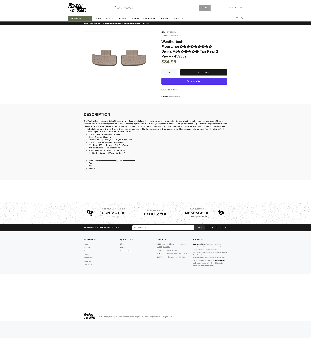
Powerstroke (89, 257)
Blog (122, 244)
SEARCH (205, 8)
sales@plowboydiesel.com (197, 216)
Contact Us (88, 264)
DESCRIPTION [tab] (97, 114)
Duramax (87, 254)
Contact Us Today (113, 216)
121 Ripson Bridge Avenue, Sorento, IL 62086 (171, 245)
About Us (87, 261)
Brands (122, 247)
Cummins (87, 251)
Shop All (87, 247)
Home (86, 23)
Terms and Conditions (128, 251)
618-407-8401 (237, 7)
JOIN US (199, 227)
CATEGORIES (75, 18)
